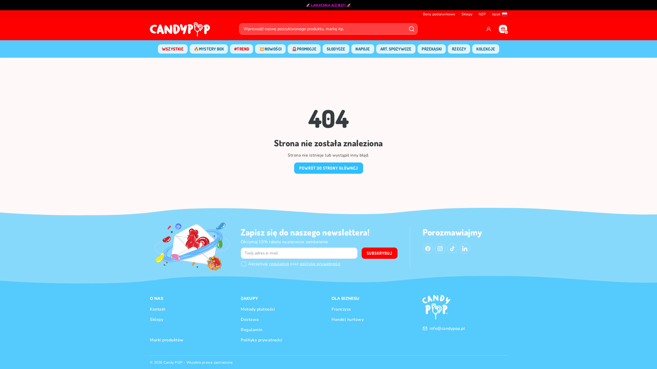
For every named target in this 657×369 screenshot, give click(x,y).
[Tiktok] (452, 248)
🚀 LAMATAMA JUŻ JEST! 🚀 (328, 5)
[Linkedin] (465, 248)
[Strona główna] (181, 31)
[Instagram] (440, 248)
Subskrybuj (379, 253)
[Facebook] (428, 248)
